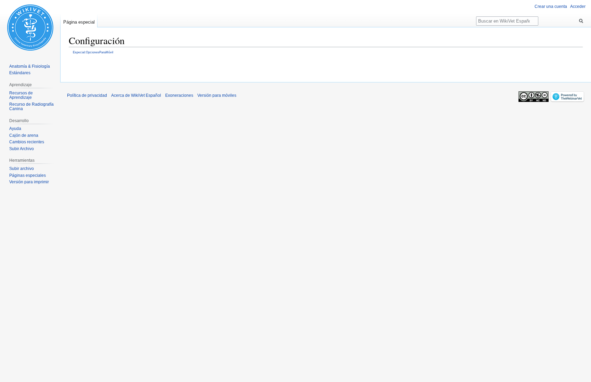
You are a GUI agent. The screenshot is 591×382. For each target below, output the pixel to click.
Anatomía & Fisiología (29, 66)
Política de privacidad (87, 95)
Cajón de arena (23, 135)
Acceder (578, 6)
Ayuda (15, 128)
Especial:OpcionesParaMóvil (93, 52)
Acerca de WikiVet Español (136, 95)
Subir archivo (21, 168)
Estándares (19, 72)
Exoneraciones (179, 95)
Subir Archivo (21, 148)
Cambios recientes (26, 142)
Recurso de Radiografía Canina (31, 106)
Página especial (79, 22)
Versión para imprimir (29, 182)
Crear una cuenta (551, 6)
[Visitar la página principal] (30, 27)
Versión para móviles (216, 95)
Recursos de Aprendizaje (21, 95)
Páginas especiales (27, 175)
